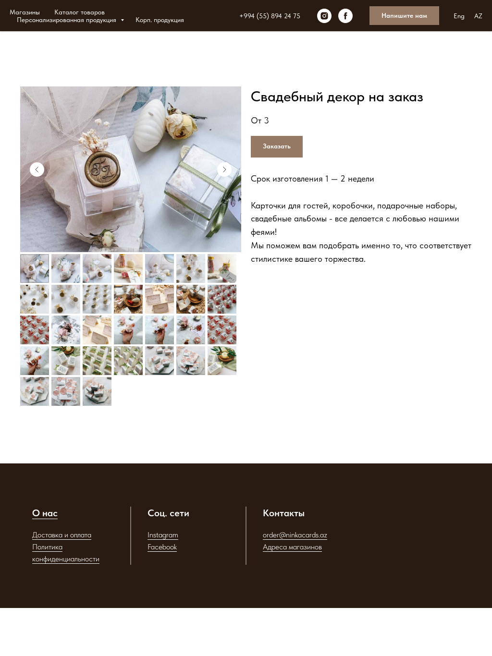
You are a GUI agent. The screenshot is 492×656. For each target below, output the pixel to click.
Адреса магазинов (292, 546)
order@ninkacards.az (295, 534)
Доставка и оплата (61, 534)
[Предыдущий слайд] (37, 169)
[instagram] (324, 16)
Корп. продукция (159, 20)
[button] (404, 15)
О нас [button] (45, 513)
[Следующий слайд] (224, 169)
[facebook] (345, 16)
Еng (459, 16)
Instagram (163, 534)
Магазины (25, 12)
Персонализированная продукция (67, 20)
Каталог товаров (79, 12)
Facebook (162, 546)
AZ (478, 16)
